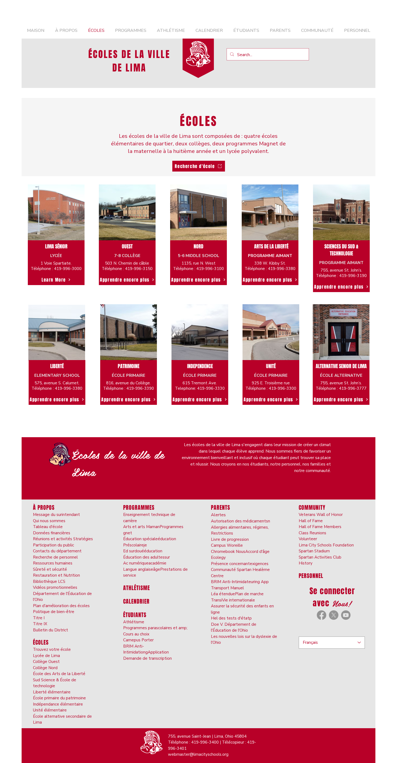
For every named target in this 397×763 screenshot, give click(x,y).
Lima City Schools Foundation (326, 545)
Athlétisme (133, 622)
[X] (333, 615)
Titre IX (40, 624)
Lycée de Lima (46, 655)
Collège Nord (45, 667)
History (305, 563)
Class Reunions (312, 533)
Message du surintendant (56, 514)
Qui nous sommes (49, 521)
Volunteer (308, 539)
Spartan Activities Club (320, 557)
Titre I (39, 618)
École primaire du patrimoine (59, 698)
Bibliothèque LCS (49, 581)
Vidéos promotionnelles (55, 587)
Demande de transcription (147, 658)
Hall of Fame (311, 521)
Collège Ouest (46, 661)
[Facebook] (321, 615)
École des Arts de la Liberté (59, 673)
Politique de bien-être (53, 611)
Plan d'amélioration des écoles (61, 605)
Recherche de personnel (55, 557)
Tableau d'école (48, 526)
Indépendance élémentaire (58, 704)
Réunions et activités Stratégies (63, 539)
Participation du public (53, 545)
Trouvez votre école (52, 649)
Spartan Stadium (314, 551)
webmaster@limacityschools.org (198, 754)
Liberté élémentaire (51, 692)
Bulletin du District (50, 630)
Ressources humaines (52, 563)
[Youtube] (346, 615)
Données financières (51, 533)
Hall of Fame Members (320, 526)
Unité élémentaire (50, 710)
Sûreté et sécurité (50, 569)
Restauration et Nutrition (56, 575)
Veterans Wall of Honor (321, 514)
